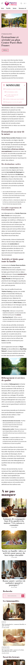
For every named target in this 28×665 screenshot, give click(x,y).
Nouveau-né (6, 647)
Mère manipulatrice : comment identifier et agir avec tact (14, 625)
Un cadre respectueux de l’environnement (12, 95)
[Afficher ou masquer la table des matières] (22, 85)
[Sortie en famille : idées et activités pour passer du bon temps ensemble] (14, 539)
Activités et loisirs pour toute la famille (14, 99)
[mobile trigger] (2, 3)
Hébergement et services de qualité (13, 102)
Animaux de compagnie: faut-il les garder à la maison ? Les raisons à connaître (14, 522)
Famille (5, 50)
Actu (4, 622)
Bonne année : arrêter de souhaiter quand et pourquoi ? (14, 583)
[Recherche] (21, 3)
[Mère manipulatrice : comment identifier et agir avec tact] (14, 611)
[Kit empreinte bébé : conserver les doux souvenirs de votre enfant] (14, 637)
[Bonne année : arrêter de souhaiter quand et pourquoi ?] (14, 569)
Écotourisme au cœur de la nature (13, 89)
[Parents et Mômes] (10, 3)
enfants (19, 314)
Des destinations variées (12, 92)
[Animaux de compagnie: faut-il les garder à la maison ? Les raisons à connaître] (14, 507)
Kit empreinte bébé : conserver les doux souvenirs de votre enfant (13, 650)
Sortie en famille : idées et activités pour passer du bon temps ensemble (14, 553)
